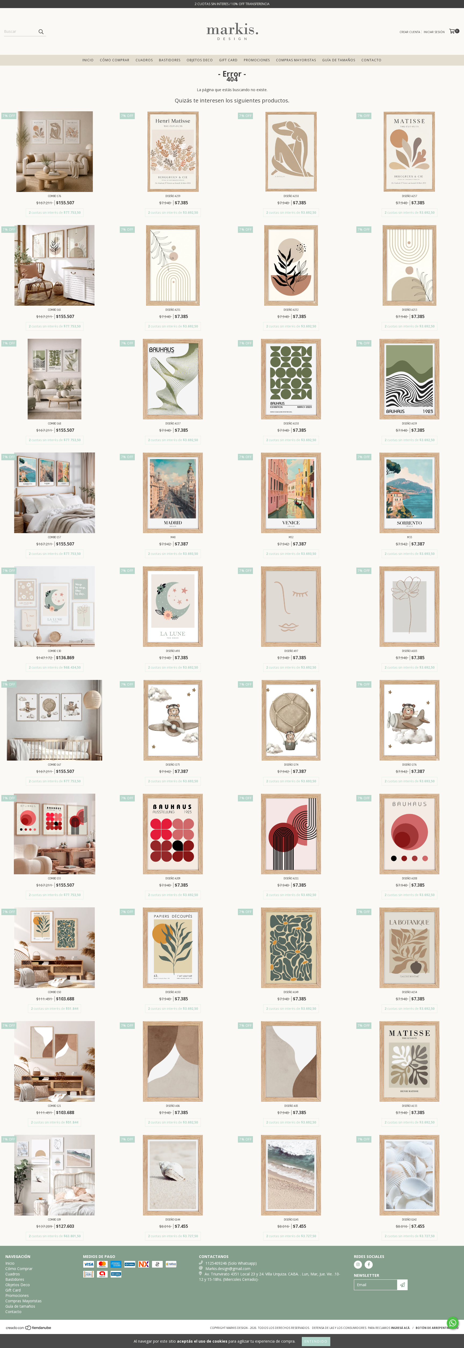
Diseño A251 (172, 310)
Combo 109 (54, 1219)
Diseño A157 (172, 423)
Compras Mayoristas (296, 60)
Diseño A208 (409, 878)
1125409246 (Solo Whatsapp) (231, 1263)
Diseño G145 (291, 1219)
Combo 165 (54, 310)
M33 (409, 537)
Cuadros (144, 60)
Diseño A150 (172, 992)
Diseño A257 (409, 196)
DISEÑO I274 (291, 764)
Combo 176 (54, 196)
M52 (291, 537)
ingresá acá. (400, 1328)
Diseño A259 (172, 196)
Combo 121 (54, 1106)
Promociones (257, 60)
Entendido (316, 1341)
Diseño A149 (291, 992)
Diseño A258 (291, 196)
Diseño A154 (409, 992)
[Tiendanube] (28, 1329)
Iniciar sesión (434, 32)
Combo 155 (54, 878)
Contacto (371, 60)
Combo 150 (54, 992)
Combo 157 (54, 537)
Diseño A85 (291, 1106)
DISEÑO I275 (173, 764)
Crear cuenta (410, 32)
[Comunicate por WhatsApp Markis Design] (453, 1323)
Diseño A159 (409, 423)
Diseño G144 (172, 1219)
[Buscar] (40, 31)
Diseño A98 (173, 651)
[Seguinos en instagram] (358, 1265)
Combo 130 (54, 651)
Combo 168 (54, 423)
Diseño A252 (291, 310)
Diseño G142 (409, 1219)
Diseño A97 (291, 651)
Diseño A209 (172, 878)
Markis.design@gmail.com (228, 1268)
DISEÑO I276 (409, 764)
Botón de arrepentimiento (437, 1328)
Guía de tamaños (338, 60)
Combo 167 (54, 764)
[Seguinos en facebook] (369, 1265)
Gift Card (228, 60)
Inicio (88, 60)
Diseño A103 (409, 651)
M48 (173, 537)
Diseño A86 (173, 1106)
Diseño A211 (291, 878)
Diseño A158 (291, 423)
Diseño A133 (409, 1106)
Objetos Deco (200, 60)
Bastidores (169, 60)
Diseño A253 (409, 310)
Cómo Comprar (114, 60)
